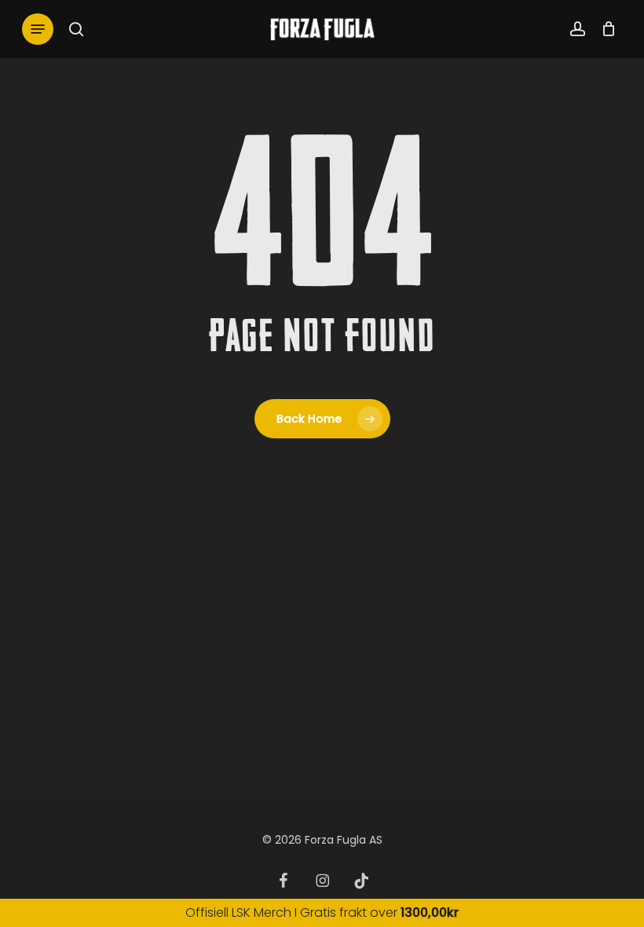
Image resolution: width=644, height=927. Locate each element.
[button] (37, 29)
